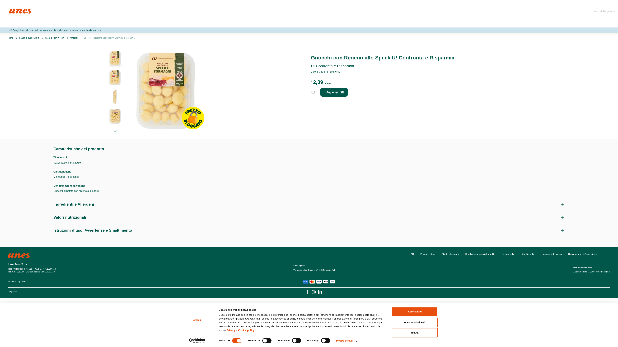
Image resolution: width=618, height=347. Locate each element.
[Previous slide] (115, 48)
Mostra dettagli (344, 340)
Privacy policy (508, 254)
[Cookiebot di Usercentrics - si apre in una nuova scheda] (197, 340)
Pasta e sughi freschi (54, 38)
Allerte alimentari (450, 254)
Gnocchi (74, 38)
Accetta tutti (415, 311)
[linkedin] (320, 291)
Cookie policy (246, 330)
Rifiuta (414, 332)
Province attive (427, 254)
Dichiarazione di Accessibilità (582, 254)
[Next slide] (115, 130)
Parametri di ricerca (552, 254)
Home (12, 10)
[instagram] (314, 291)
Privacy (230, 330)
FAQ (411, 254)
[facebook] (307, 291)
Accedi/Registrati (604, 11)
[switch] (267, 340)
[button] (115, 60)
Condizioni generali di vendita (480, 254)
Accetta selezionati (414, 322)
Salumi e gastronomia (29, 38)
